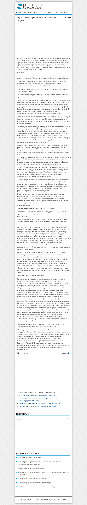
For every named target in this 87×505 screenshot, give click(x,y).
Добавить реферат (48, 12)
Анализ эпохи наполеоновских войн (30, 458)
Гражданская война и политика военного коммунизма (37, 406)
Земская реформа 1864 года (29, 401)
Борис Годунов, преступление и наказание (32, 478)
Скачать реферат (24, 354)
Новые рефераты (27, 12)
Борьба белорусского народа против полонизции (34, 483)
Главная (18, 12)
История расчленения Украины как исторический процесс (39, 398)
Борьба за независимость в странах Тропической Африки (37, 487)
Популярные (37, 12)
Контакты (64, 12)
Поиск (57, 12)
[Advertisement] (44, 39)
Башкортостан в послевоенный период (31, 468)
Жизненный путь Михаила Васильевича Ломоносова (37, 395)
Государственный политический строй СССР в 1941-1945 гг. (39, 403)
